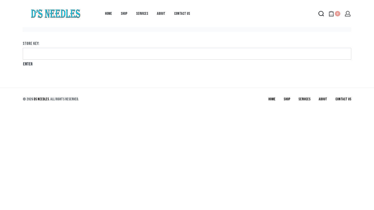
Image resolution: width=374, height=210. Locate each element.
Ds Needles (41, 99)
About (323, 99)
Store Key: (31, 43)
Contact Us (343, 99)
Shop (287, 99)
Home (271, 99)
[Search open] (321, 14)
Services (304, 99)
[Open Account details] (348, 14)
